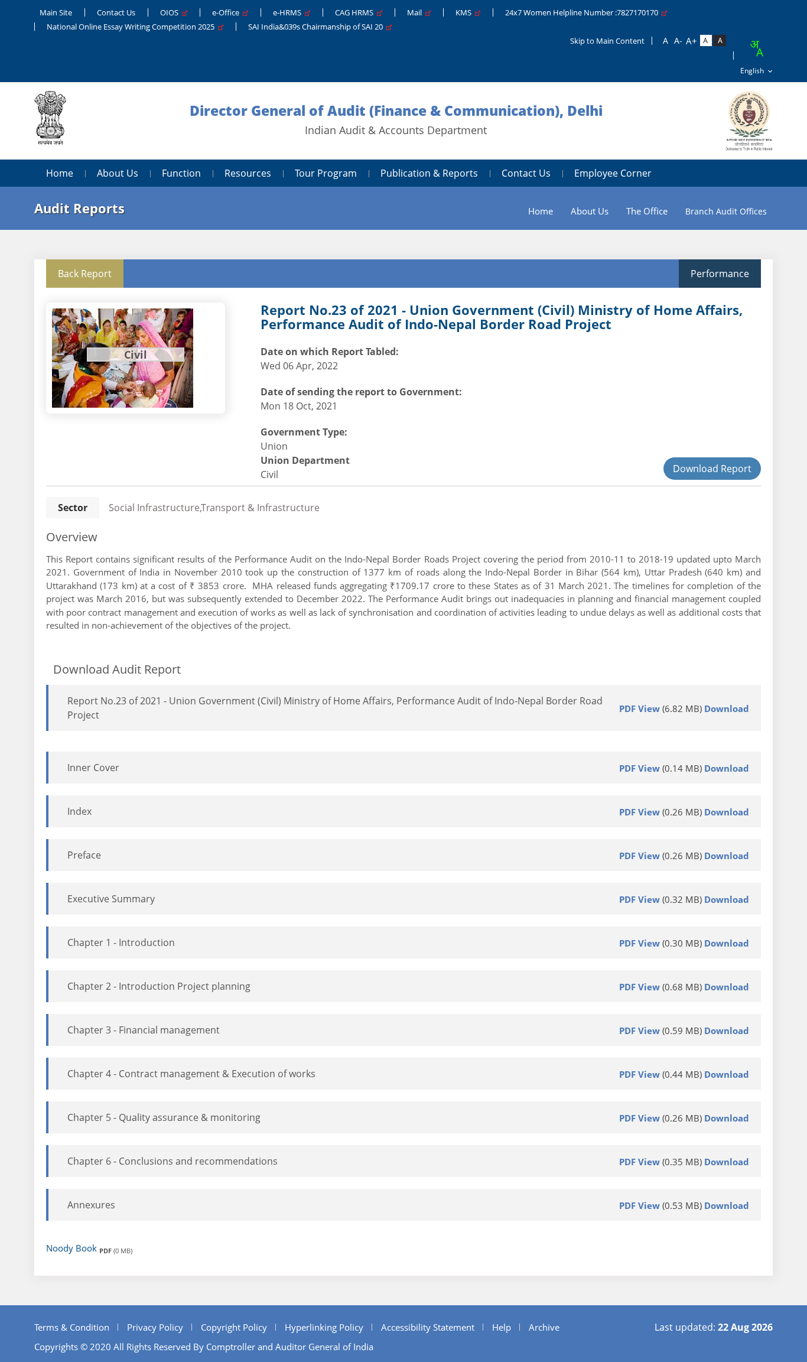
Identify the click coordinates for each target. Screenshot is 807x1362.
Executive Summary (111, 898)
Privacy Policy (155, 1327)
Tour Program (326, 173)
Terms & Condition (71, 1327)
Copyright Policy (234, 1327)
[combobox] (756, 48)
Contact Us (116, 12)
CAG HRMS (356, 12)
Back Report (85, 273)
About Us (117, 173)
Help (501, 1327)
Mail (416, 12)
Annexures (91, 1204)
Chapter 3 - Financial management (143, 1029)
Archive (544, 1327)
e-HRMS (289, 12)
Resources (247, 173)
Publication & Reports (429, 173)
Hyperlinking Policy (324, 1327)
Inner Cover (93, 767)
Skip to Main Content (607, 40)
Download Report (712, 468)
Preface (84, 855)
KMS (465, 12)
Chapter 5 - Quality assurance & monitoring (164, 1117)
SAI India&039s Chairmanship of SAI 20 (317, 26)
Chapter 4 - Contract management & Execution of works (191, 1073)
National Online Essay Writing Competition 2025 (132, 26)
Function (181, 173)
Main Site (56, 12)
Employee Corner (613, 173)
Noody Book (71, 1248)
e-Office (227, 12)
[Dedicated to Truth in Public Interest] (50, 121)
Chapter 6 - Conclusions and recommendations (172, 1161)
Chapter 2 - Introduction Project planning (158, 986)
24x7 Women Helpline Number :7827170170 (583, 12)
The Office (647, 211)
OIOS (171, 12)
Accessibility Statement (427, 1327)
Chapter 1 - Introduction (121, 942)
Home (59, 173)
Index (79, 811)
